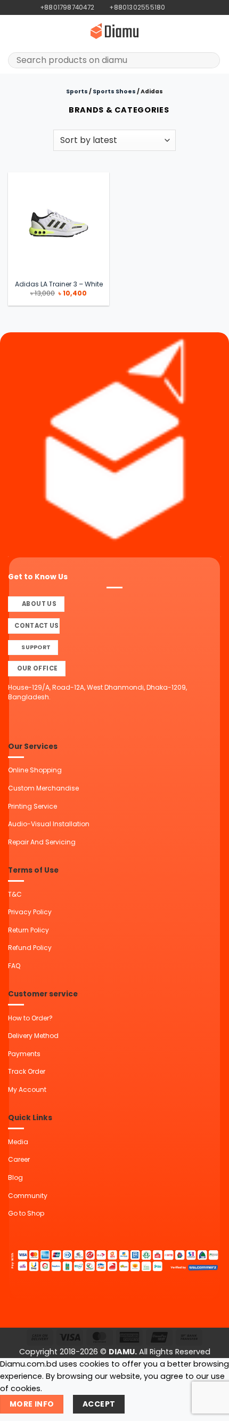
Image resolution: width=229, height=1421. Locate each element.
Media (18, 1141)
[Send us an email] (192, 7)
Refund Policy (30, 947)
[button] (14, 31)
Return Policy (28, 930)
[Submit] (208, 60)
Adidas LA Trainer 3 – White (59, 284)
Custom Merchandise (43, 788)
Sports (77, 91)
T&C (15, 894)
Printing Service (32, 806)
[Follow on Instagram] (183, 7)
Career (19, 1159)
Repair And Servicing (42, 842)
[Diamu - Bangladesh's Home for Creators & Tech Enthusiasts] (114, 31)
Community (27, 1195)
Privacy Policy (30, 911)
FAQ (14, 965)
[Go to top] (208, 1407)
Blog (15, 1177)
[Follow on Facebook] (174, 7)
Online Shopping (35, 770)
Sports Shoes (114, 91)
